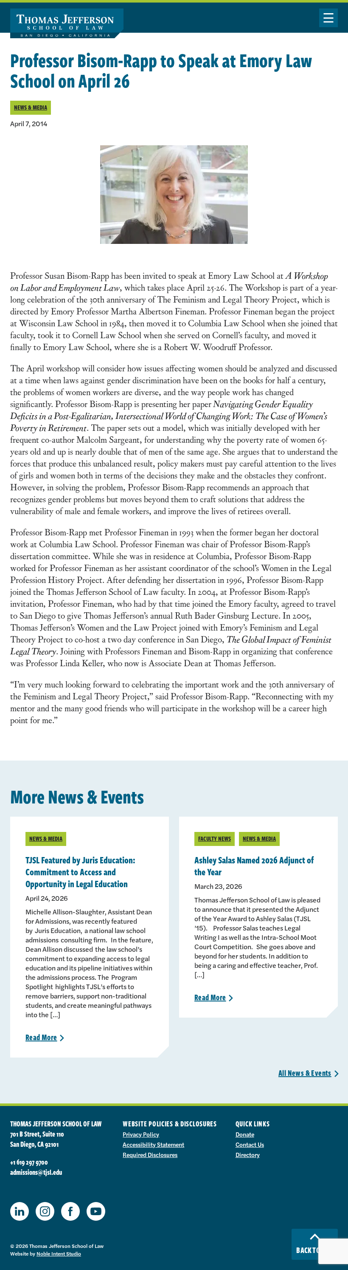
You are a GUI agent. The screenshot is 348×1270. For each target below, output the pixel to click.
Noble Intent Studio (58, 1253)
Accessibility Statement (153, 1144)
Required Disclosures (150, 1154)
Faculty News (214, 838)
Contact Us (250, 1144)
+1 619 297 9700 (29, 1162)
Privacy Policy (141, 1134)
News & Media (30, 107)
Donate (245, 1134)
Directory (248, 1154)
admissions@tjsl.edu (36, 1172)
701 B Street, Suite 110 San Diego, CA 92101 (37, 1139)
